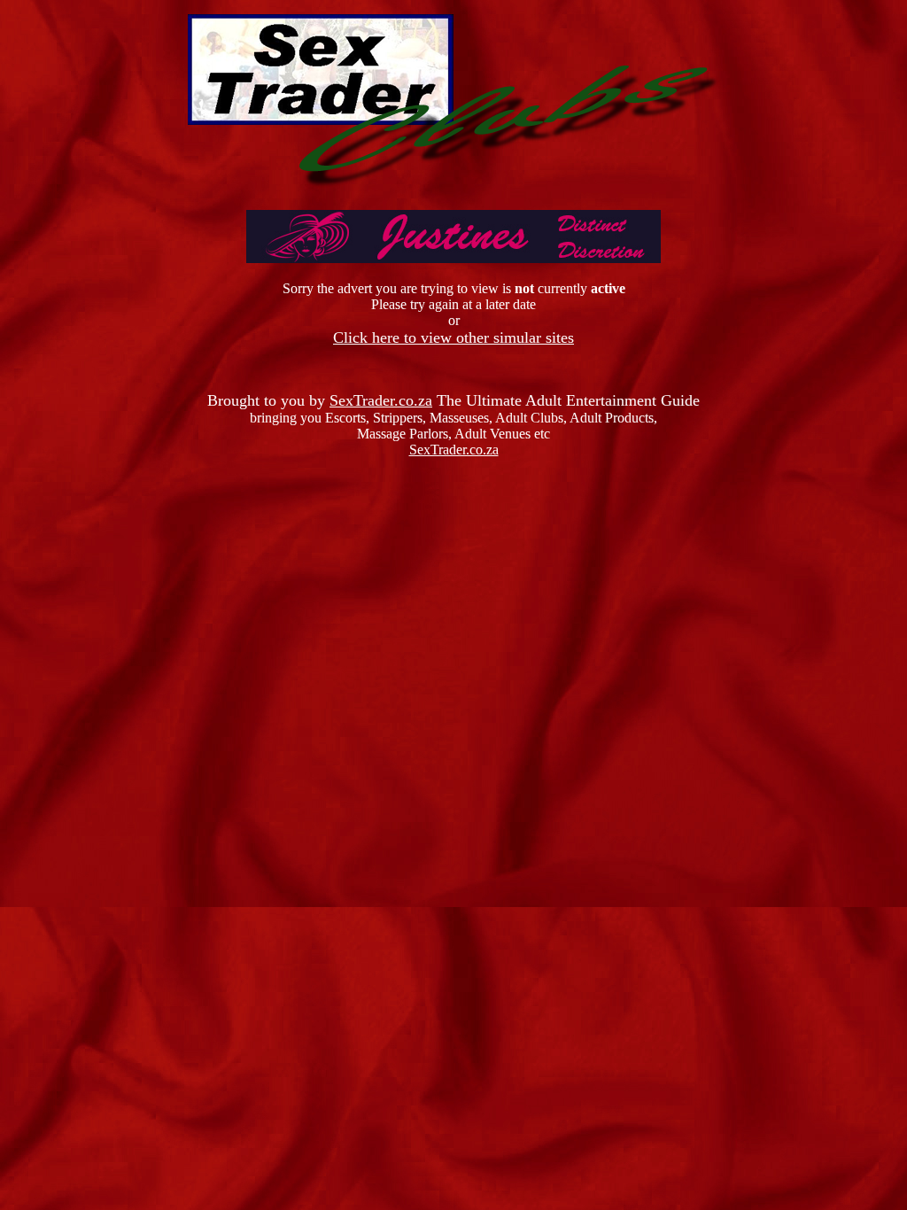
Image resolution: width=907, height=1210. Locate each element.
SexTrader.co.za (380, 400)
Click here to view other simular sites (453, 337)
